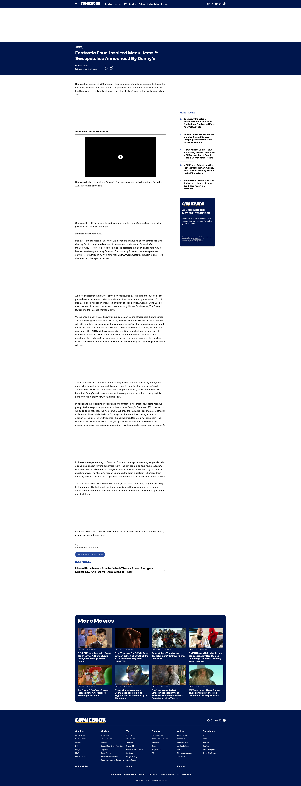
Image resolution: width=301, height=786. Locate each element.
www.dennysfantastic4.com (136, 254)
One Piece (181, 756)
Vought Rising (131, 756)
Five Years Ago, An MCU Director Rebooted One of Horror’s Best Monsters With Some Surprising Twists (167, 694)
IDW (77, 753)
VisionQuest (131, 760)
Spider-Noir (130, 742)
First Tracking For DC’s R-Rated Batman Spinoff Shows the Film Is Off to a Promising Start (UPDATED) (132, 657)
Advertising (130, 774)
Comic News (80, 735)
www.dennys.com (96, 534)
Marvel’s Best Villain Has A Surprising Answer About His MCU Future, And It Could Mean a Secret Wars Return (199, 153)
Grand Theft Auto (209, 753)
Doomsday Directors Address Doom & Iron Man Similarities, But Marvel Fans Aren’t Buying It (199, 123)
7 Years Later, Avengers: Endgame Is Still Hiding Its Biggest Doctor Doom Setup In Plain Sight (131, 694)
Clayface (104, 749)
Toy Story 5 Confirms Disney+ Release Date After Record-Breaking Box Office (93, 693)
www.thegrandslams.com (134, 424)
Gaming (132, 4)
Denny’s (79, 240)
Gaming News (157, 735)
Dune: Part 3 (106, 753)
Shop (129, 766)
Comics (108, 4)
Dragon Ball (181, 739)
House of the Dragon (134, 749)
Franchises (209, 731)
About (142, 774)
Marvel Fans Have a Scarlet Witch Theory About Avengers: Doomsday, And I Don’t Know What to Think (114, 570)
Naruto (180, 749)
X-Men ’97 (130, 746)
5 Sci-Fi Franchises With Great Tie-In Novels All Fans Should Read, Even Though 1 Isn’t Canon (94, 657)
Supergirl (104, 742)
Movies (118, 4)
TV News (129, 735)
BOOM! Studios (81, 756)
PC (153, 753)
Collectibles (153, 4)
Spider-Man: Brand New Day (112, 746)
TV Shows (156, 650)
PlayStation (156, 749)
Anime (142, 4)
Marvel (78, 742)
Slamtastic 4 (119, 299)
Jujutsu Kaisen (183, 746)
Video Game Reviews (160, 739)
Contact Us (115, 774)
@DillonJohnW (99, 330)
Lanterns (129, 753)
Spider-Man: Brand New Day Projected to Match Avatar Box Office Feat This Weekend (199, 184)
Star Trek (206, 746)
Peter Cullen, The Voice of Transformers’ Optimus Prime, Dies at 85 (168, 656)
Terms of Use (197, 239)
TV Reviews (130, 739)
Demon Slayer (182, 742)
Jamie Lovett (83, 66)
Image (77, 749)
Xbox (154, 746)
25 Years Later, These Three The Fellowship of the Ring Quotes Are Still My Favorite (204, 693)
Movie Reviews (107, 739)
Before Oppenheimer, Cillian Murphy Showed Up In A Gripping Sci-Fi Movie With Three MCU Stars (199, 138)
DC (76, 746)
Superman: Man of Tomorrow (112, 760)
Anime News (182, 735)
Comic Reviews (81, 739)
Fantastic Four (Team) (84, 547)
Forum (164, 4)
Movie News (105, 735)
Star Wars (206, 742)
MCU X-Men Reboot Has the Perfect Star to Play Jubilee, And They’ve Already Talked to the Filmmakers (199, 169)
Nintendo (155, 742)
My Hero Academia (184, 753)
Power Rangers (209, 749)
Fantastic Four (146, 244)
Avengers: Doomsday (109, 756)
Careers (153, 774)
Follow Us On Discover (89, 554)
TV (125, 4)
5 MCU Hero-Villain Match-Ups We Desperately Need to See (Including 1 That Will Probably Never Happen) (205, 657)
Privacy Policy (198, 241)
